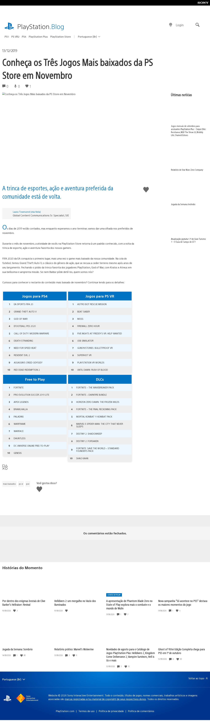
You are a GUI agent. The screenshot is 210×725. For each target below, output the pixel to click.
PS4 (24, 36)
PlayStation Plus (38, 36)
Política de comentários (141, 711)
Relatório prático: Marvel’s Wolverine (74, 649)
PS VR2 (15, 36)
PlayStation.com (65, 711)
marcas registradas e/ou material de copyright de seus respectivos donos (105, 699)
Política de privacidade (111, 711)
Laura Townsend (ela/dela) (27, 211)
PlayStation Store (60, 36)
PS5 (7, 36)
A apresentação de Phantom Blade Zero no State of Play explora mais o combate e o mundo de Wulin (129, 604)
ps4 (27, 484)
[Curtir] (14, 610)
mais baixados (9, 484)
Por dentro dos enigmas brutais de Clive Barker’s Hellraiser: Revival (23, 602)
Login (180, 25)
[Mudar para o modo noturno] (171, 25)
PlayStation (40, 26)
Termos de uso (86, 711)
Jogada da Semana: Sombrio (17, 649)
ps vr (21, 484)
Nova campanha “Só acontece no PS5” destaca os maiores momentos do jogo (182, 602)
